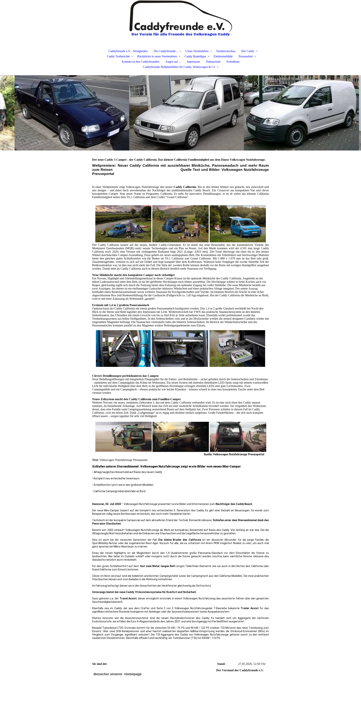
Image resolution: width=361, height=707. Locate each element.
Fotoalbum (233, 61)
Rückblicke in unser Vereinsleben (157, 56)
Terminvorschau (225, 51)
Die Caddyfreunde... (166, 51)
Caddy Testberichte (118, 56)
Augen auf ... (173, 61)
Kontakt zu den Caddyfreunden (140, 61)
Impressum (193, 61)
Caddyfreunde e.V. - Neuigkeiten (128, 51)
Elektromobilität (223, 56)
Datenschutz (213, 61)
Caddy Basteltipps (195, 56)
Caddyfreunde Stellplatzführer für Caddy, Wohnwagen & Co (179, 66)
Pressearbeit (246, 56)
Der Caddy (247, 51)
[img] (180, 19)
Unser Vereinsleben (197, 51)
